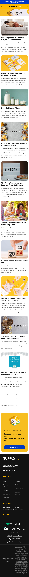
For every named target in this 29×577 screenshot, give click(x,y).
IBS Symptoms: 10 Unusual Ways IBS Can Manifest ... (12, 39)
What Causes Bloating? (9, 406)
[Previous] (2, 2)
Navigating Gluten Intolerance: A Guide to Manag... (14, 144)
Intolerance (18, 481)
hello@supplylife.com (16, 509)
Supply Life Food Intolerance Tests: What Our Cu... (13, 299)
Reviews (17, 485)
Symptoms (6, 497)
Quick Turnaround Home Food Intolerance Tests (14, 74)
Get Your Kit (6, 494)
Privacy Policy (19, 488)
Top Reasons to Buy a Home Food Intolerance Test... (13, 337)
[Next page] (21, 398)
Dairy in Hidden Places (11, 108)
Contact (5, 490)
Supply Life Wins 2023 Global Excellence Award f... (13, 374)
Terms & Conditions (18, 493)
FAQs (4, 481)
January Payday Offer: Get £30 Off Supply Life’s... (14, 224)
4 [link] (20, 395)
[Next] (26, 2)
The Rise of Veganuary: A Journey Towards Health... (12, 184)
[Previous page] (3, 395)
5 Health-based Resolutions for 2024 (14, 262)
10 (16, 398)
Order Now (14, 447)
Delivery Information (6, 486)
